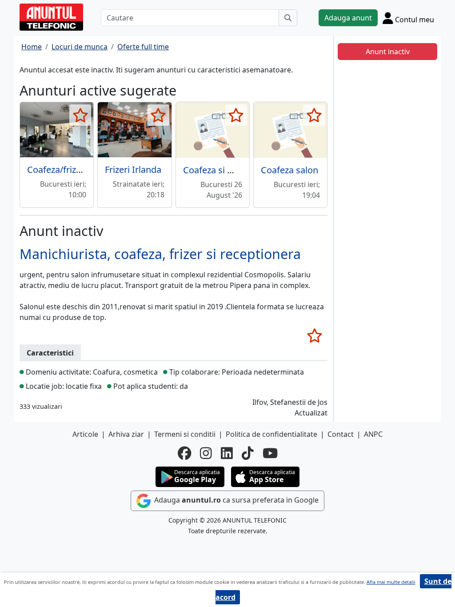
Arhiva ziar (126, 434)
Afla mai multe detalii (391, 582)
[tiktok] (248, 453)
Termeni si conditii (185, 434)
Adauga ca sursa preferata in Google (235, 500)
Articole (85, 434)
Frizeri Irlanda (133, 170)
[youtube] (270, 453)
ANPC (373, 434)
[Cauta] (288, 17)
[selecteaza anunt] (80, 115)
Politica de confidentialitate (271, 434)
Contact (340, 434)
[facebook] (184, 453)
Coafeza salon (289, 170)
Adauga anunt (348, 18)
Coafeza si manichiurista (233, 170)
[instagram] (206, 453)
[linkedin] (227, 453)
